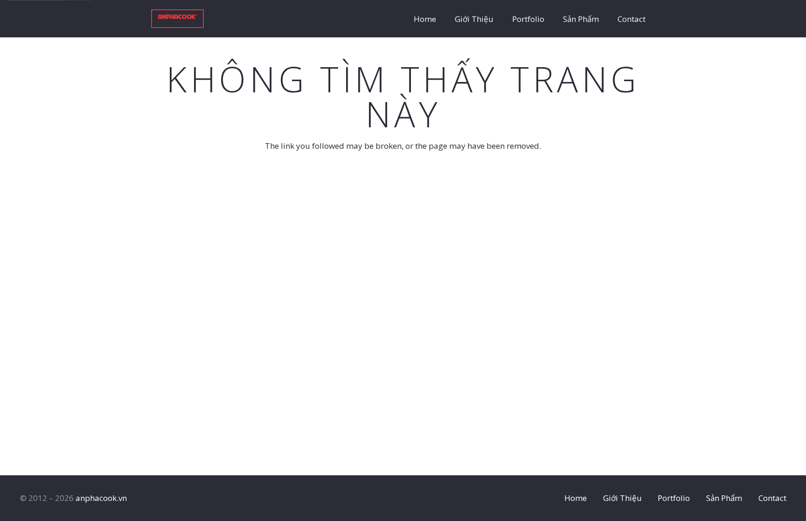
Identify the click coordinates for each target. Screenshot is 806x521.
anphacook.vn (101, 498)
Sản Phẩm (724, 498)
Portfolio (674, 498)
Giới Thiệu (622, 498)
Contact (772, 498)
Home (575, 498)
